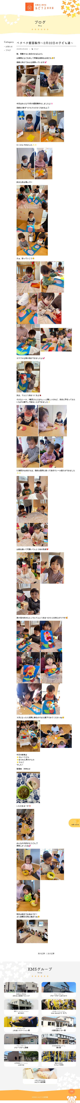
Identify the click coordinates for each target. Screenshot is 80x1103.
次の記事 (51, 953)
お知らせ (9, 46)
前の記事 (41, 953)
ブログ (8, 50)
